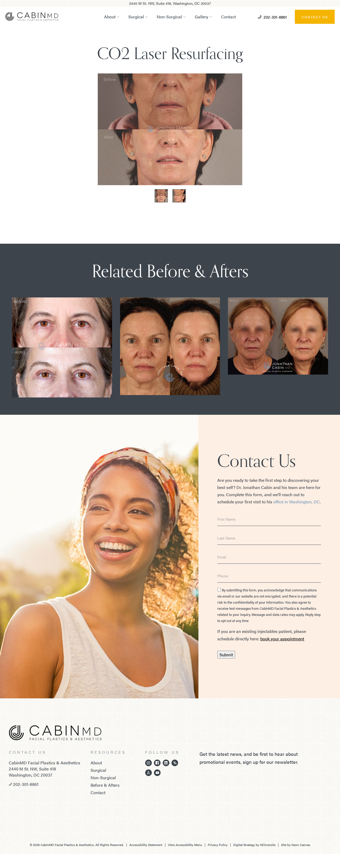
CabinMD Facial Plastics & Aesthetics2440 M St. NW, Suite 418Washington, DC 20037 (44, 769)
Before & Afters (105, 785)
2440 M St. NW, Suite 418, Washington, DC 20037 (170, 3)
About (110, 17)
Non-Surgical (169, 17)
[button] (48, 136)
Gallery (201, 17)
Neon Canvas (300, 844)
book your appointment (282, 639)
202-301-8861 (275, 16)
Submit (226, 655)
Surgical (136, 17)
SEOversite (267, 844)
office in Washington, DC (296, 502)
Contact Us (314, 16)
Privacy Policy (218, 844)
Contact (228, 17)
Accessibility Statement (145, 844)
